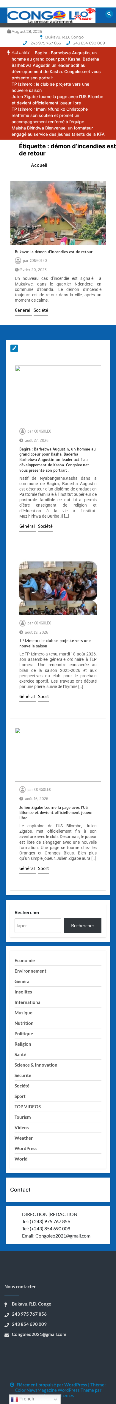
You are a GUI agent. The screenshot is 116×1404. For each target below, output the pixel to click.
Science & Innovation (36, 1064)
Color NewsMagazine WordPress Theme (54, 1390)
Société (41, 310)
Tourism (23, 1117)
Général (23, 310)
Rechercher (27, 912)
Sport (43, 697)
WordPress (26, 1148)
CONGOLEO (38, 260)
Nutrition (24, 1023)
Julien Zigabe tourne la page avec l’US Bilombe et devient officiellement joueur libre (56, 813)
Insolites (23, 991)
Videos (22, 1127)
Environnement (30, 970)
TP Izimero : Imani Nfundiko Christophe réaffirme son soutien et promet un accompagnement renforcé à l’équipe (50, 115)
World (21, 1158)
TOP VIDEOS (28, 1106)
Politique (24, 1033)
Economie (25, 960)
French (26, 1398)
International (28, 1002)
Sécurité (23, 1075)
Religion (23, 1044)
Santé (20, 1054)
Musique (23, 1012)
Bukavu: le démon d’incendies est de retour (54, 251)
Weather (24, 1138)
